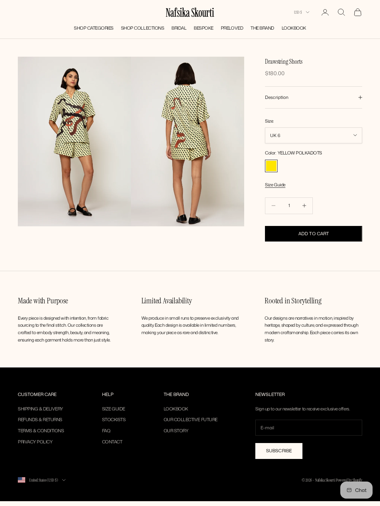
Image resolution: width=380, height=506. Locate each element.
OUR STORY (176, 430)
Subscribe (279, 450)
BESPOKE (203, 28)
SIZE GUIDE (113, 409)
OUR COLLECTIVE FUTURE (190, 419)
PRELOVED (232, 28)
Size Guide (275, 185)
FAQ (106, 430)
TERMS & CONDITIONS (41, 430)
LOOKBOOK (294, 28)
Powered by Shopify (349, 480)
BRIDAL (178, 28)
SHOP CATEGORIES (94, 28)
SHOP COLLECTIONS (142, 28)
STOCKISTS (114, 419)
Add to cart (313, 233)
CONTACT (112, 442)
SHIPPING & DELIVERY (40, 409)
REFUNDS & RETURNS (40, 419)
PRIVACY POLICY (35, 442)
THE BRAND (262, 28)
